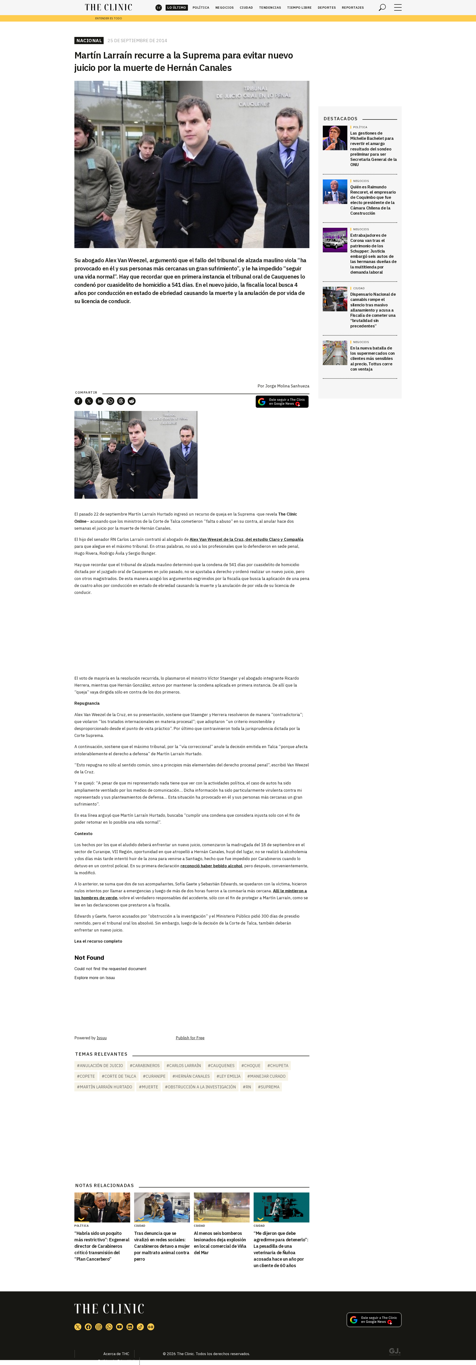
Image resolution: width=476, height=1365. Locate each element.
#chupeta (277, 1065)
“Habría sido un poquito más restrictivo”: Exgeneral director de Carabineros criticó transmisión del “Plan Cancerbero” (101, 1246)
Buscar (382, 7)
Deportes (327, 7)
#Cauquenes (221, 1065)
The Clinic (158, 7)
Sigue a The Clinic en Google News (282, 402)
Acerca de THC (116, 1353)
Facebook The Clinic (88, 1326)
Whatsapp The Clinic (109, 1326)
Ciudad (246, 7)
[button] (78, 401)
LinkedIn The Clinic (129, 1326)
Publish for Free (190, 1037)
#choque (251, 1065)
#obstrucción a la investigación (200, 1086)
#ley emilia (228, 1076)
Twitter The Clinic (77, 1326)
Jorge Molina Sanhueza (287, 386)
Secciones (398, 7)
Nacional (89, 40)
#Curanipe (154, 1076)
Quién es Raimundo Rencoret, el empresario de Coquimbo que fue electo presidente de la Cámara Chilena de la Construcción (373, 200)
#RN (247, 1086)
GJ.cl (394, 1352)
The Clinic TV (119, 1326)
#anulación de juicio (100, 1065)
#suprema (268, 1086)
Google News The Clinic (150, 1326)
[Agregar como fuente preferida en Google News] (374, 1325)
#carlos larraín (183, 1065)
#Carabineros (145, 1065)
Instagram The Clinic (98, 1326)
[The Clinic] (108, 7)
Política (201, 7)
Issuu (102, 1037)
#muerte (148, 1086)
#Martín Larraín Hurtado (104, 1086)
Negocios (224, 7)
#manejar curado (266, 1076)
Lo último (176, 7)
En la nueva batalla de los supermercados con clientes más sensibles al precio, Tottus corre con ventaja (372, 358)
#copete (86, 1076)
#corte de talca (119, 1076)
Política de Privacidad (116, 1361)
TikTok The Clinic (140, 1326)
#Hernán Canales (191, 1076)
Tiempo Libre (299, 7)
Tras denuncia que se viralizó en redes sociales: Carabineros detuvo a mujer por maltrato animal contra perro (162, 1246)
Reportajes (353, 7)
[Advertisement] (192, 635)
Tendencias (270, 7)
